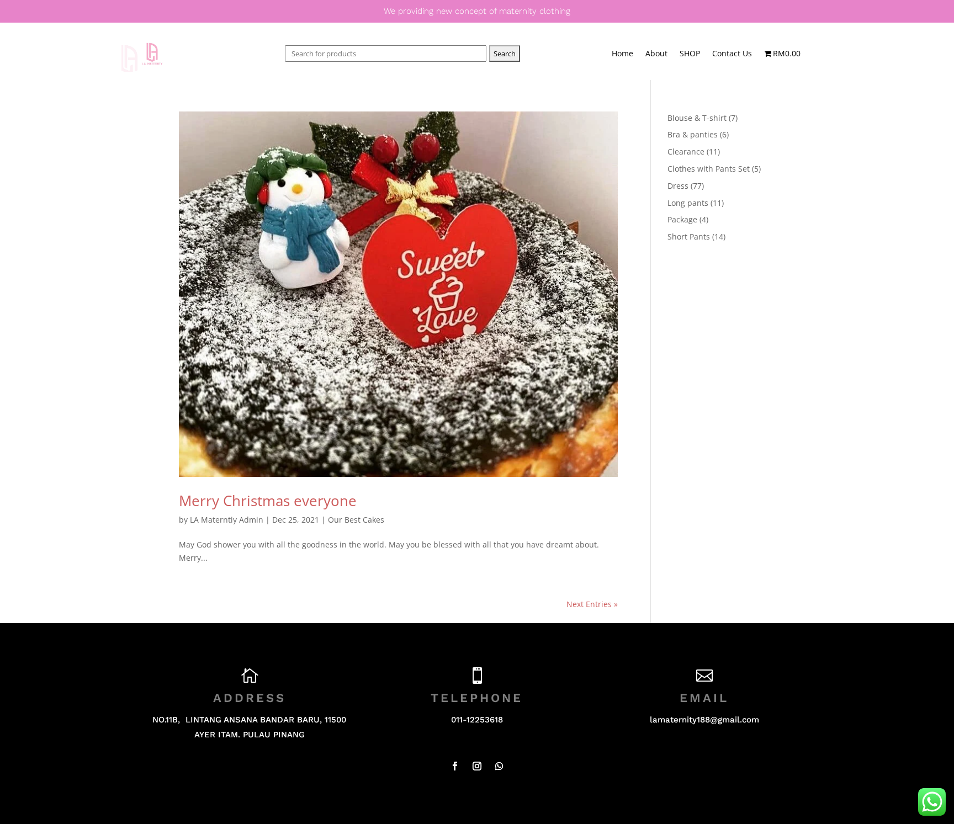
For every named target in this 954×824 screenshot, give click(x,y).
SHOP (690, 54)
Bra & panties (692, 134)
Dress (677, 185)
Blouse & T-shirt (697, 118)
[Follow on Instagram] (477, 766)
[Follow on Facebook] (455, 766)
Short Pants (688, 236)
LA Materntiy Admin (226, 519)
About (656, 54)
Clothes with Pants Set (708, 168)
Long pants (687, 203)
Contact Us (732, 54)
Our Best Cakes (356, 519)
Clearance (685, 151)
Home (622, 54)
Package (682, 219)
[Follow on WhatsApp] (499, 766)
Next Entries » (592, 604)
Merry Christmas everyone (268, 501)
